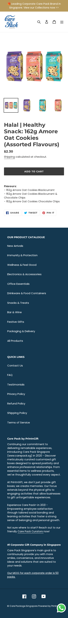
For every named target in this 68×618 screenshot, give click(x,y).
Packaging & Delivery (21, 331)
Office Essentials (18, 284)
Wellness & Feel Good (21, 265)
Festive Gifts (15, 322)
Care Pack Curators (31, 531)
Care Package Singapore (24, 606)
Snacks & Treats (18, 303)
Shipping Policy (17, 413)
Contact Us (15, 365)
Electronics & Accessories (24, 274)
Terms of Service (18, 422)
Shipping (9, 157)
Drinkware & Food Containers (26, 293)
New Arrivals (15, 246)
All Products (15, 341)
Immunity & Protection (22, 255)
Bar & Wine (14, 312)
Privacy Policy (16, 394)
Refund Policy (16, 403)
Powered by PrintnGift (49, 606)
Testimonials (15, 384)
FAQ (10, 375)
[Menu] (62, 22)
